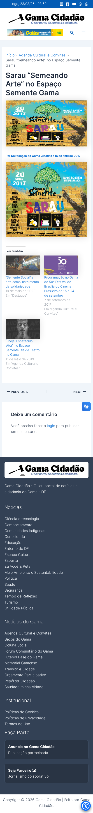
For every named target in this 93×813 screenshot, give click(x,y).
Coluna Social (16, 645)
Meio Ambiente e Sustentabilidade (34, 572)
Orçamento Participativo (25, 675)
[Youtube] (74, 4)
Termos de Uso (17, 724)
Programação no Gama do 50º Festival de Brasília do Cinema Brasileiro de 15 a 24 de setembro (61, 286)
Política (11, 578)
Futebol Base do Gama (24, 657)
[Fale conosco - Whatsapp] (86, 4)
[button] (72, 33)
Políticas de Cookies (22, 712)
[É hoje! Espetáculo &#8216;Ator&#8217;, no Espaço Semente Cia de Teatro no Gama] (23, 329)
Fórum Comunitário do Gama (29, 651)
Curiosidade (15, 536)
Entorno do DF (17, 548)
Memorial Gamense (21, 663)
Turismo (11, 602)
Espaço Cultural (18, 554)
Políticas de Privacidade (25, 718)
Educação (13, 542)
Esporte (11, 560)
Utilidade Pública (19, 608)
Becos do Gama (18, 639)
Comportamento (18, 525)
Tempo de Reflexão (21, 596)
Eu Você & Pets (17, 566)
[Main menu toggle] (83, 33)
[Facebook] (68, 4)
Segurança (14, 590)
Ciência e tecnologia (22, 518)
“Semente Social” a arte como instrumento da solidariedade (22, 281)
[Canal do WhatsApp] (80, 4)
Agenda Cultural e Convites (28, 633)
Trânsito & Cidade (20, 669)
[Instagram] (61, 4)
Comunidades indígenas (25, 530)
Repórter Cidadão (20, 681)
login (51, 425)
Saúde (10, 584)
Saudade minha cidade (24, 687)
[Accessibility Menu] (86, 806)
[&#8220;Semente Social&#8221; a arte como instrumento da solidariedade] (23, 265)
